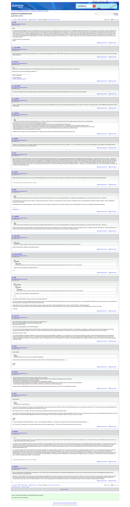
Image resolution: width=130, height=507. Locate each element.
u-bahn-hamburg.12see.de (19, 79)
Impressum (55, 503)
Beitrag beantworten (103, 42)
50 (50, 19)
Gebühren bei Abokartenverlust (18, 24)
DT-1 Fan (16, 62)
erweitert (116, 15)
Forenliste (15, 19)
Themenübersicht (24, 19)
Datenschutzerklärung (64, 503)
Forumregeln (74, 503)
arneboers (16, 113)
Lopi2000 (16, 99)
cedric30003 (17, 47)
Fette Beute (17, 236)
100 (52, 19)
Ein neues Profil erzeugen (113, 1)
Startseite (13, 11)
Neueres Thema (16, 486)
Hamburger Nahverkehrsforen (23, 11)
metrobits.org (16, 209)
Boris (15, 346)
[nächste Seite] (118, 19)
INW (15, 277)
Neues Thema (34, 19)
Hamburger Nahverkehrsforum (37, 11)
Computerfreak (18, 254)
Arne (15, 153)
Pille (22, 16)
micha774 (16, 316)
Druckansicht (65, 489)
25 (48, 19)
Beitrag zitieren (113, 42)
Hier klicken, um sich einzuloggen (20, 497)
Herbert (16, 172)
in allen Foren (57, 19)
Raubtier (16, 138)
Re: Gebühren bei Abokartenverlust (19, 49)
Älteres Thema (26, 486)
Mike (15, 189)
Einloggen (103, 1)
